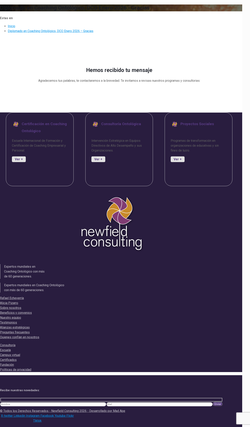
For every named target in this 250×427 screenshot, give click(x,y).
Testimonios (8, 322)
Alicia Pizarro (9, 303)
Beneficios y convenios (16, 313)
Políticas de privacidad (15, 369)
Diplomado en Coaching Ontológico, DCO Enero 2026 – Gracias (50, 31)
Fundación (7, 365)
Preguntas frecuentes (15, 332)
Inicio (11, 26)
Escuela (5, 350)
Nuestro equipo (10, 317)
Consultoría (7, 345)
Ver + (19, 159)
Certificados (8, 360)
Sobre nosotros (10, 308)
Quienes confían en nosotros (19, 337)
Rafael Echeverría (12, 298)
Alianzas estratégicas (15, 327)
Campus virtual (10, 355)
